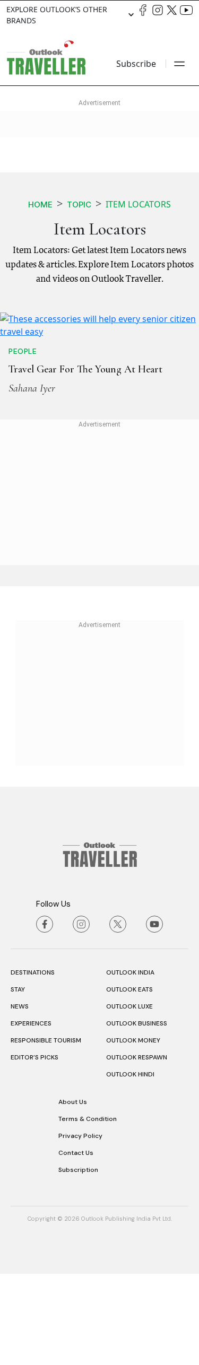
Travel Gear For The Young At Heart (85, 460)
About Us (72, 1193)
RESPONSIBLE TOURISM (46, 1131)
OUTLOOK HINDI (130, 1165)
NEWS (20, 1097)
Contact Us (75, 1244)
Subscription (78, 1261)
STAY (18, 1080)
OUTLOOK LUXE (129, 1097)
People (22, 442)
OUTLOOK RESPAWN (136, 1148)
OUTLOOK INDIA (130, 1063)
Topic (79, 204)
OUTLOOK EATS (129, 1080)
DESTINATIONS (33, 1063)
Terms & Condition (87, 1210)
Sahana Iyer (31, 479)
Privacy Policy (80, 1227)
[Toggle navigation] (179, 64)
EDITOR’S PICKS (34, 1148)
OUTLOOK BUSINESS (136, 1114)
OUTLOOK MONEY (133, 1131)
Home (40, 204)
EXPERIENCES (31, 1114)
